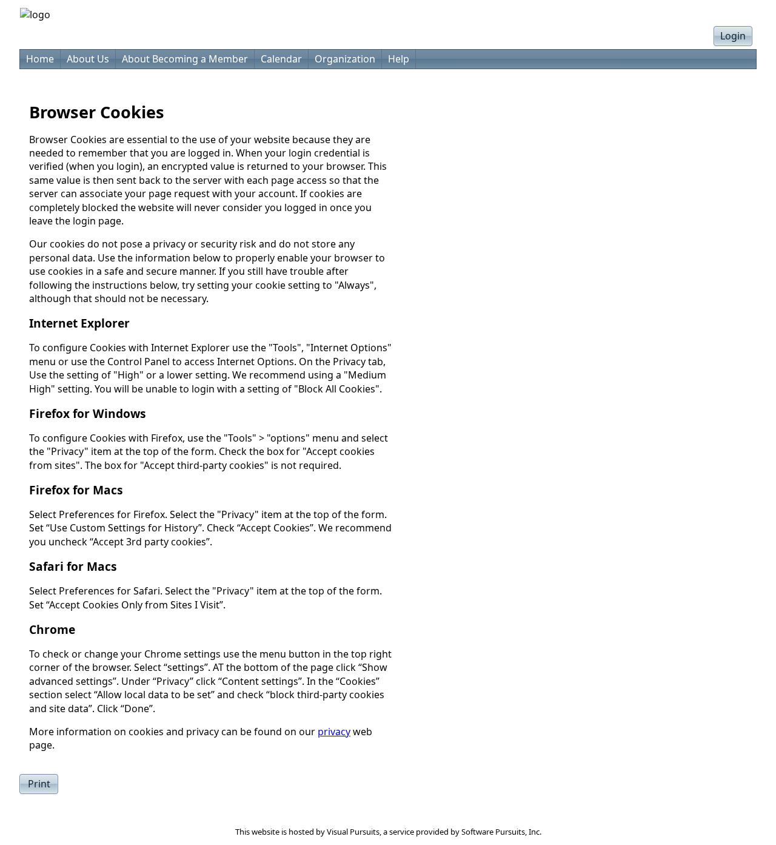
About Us (88, 59)
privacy (334, 731)
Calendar (281, 59)
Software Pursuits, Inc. (501, 831)
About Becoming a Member (185, 59)
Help (398, 59)
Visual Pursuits (353, 831)
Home (40, 59)
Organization (345, 59)
